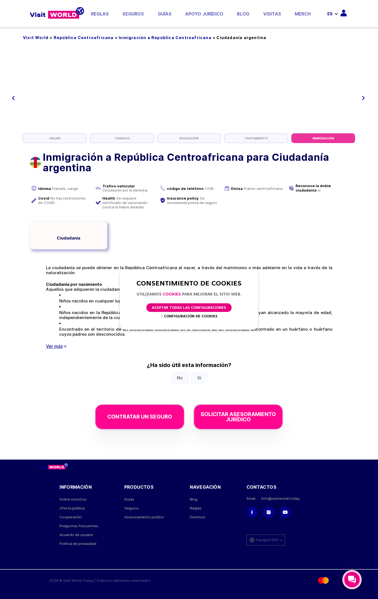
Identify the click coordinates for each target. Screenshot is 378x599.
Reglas (100, 14)
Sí (199, 378)
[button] (13, 98)
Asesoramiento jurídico (144, 517)
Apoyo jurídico (204, 14)
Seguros (133, 14)
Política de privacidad (77, 544)
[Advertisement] (189, 92)
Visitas (272, 14)
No (180, 378)
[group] (55, 138)
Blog (243, 14)
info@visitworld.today (280, 498)
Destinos (197, 517)
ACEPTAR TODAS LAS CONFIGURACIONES (189, 308)
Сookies (172, 294)
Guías (165, 14)
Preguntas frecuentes (78, 526)
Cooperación (70, 517)
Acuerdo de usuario (76, 535)
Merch (303, 14)
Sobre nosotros (73, 499)
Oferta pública (72, 508)
